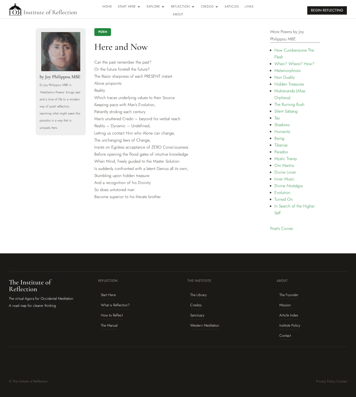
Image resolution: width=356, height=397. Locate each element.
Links (249, 7)
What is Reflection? (115, 305)
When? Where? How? (294, 64)
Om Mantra (284, 165)
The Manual (109, 325)
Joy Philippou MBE (63, 77)
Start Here (127, 7)
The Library (198, 294)
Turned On (283, 199)
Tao (277, 118)
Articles (232, 7)
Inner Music (284, 179)
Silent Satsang (286, 111)
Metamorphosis (287, 71)
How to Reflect (112, 315)
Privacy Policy (325, 381)
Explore (153, 7)
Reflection (180, 7)
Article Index (288, 315)
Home (107, 7)
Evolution (282, 193)
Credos (207, 7)
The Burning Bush (289, 104)
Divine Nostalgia (288, 186)
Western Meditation (204, 325)
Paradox (281, 152)
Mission (285, 305)
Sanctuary (197, 315)
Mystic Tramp (285, 159)
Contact (285, 335)
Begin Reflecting (327, 10)
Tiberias (280, 145)
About (178, 15)
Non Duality (284, 77)
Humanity (282, 132)
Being (279, 138)
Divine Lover (285, 172)
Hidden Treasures (289, 84)
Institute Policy (289, 325)
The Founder (288, 294)
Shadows (282, 125)
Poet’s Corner (281, 228)
